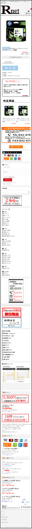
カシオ (11, 230)
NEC (11, 219)
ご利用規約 (4, 519)
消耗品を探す (4, 517)
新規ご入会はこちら (7, 184)
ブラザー (11, 263)
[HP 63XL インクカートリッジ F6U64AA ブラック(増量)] (9, 110)
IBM (11, 215)
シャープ (11, 243)
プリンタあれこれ (9, 336)
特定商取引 (9, 352)
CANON (11, 232)
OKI (11, 225)
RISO (11, 275)
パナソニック (11, 255)
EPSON (11, 223)
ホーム (3, 511)
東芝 (11, 250)
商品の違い (9, 333)
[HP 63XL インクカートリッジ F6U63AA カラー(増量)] (23, 110)
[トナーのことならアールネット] (11, 13)
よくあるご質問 (9, 357)
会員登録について (9, 338)
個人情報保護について (9, 354)
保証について (9, 347)
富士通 (11, 259)
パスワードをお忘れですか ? (9, 182)
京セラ (11, 234)
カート (3, 514)
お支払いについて (9, 343)
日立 (11, 257)
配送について (9, 345)
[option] (16, 30)
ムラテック (11, 268)
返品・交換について (9, 350)
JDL (11, 241)
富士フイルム (11, 261)
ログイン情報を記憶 (9, 177)
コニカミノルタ (11, 236)
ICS (11, 213)
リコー (11, 273)
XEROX (11, 245)
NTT (11, 221)
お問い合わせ (9, 359)
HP (11, 217)
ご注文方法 (9, 340)
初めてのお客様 (9, 331)
